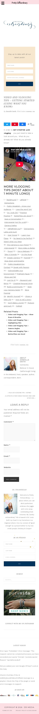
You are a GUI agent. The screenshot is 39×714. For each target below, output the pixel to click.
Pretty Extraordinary (19, 24)
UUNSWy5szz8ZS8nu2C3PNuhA (12, 678)
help (5, 669)
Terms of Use (7, 710)
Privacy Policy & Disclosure (26, 710)
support (18, 684)
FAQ (16, 681)
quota (14, 657)
